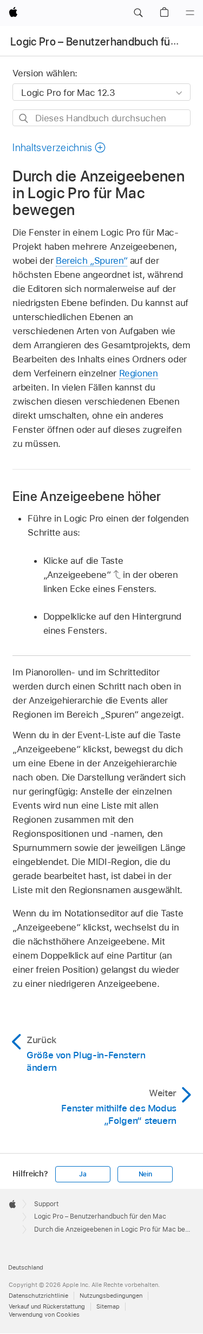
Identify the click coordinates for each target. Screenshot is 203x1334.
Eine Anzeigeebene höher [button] (86, 496)
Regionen (138, 373)
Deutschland (25, 1267)
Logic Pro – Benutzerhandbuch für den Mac (100, 1216)
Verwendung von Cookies (44, 1314)
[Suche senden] (24, 118)
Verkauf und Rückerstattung (47, 1306)
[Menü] (190, 13)
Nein (145, 1174)
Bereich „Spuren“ (91, 260)
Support (46, 1204)
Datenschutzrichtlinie (38, 1295)
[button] (138, 13)
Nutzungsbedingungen (111, 1295)
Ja (83, 1174)
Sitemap (108, 1306)
